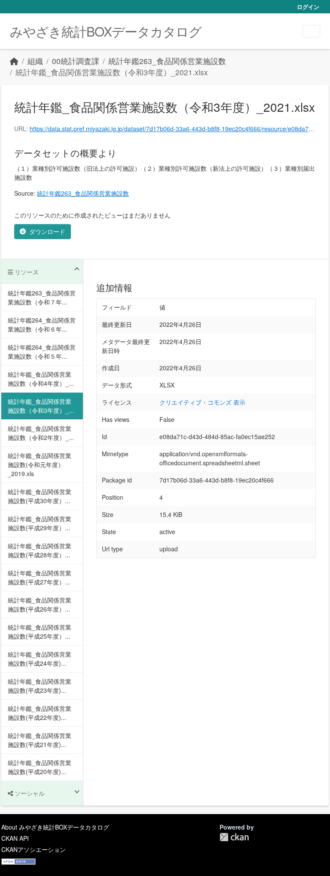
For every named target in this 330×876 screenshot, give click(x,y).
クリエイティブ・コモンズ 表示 (202, 402)
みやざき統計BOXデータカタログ (106, 31)
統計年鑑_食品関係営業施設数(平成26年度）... (39, 604)
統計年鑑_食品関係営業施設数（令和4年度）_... (41, 378)
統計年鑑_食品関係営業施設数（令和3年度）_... (41, 406)
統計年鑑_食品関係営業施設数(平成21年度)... (39, 740)
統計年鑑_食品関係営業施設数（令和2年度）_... (41, 433)
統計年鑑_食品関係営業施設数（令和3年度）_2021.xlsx (111, 72)
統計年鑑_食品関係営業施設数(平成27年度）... (39, 577)
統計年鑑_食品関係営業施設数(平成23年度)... (39, 686)
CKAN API (15, 838)
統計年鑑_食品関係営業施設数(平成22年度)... (39, 713)
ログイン (308, 7)
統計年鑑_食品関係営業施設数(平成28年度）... (39, 550)
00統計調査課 (75, 60)
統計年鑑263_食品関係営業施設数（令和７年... (42, 297)
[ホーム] (14, 60)
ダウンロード (47, 231)
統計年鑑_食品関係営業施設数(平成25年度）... (39, 631)
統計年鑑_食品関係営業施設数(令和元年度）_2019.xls (39, 464)
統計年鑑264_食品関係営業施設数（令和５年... (42, 351)
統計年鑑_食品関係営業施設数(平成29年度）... (39, 523)
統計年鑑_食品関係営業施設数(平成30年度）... (39, 496)
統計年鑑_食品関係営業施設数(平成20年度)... (39, 767)
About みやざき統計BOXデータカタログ (55, 827)
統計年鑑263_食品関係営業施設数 (167, 60)
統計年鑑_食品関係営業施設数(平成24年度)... (39, 658)
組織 (35, 60)
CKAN (234, 837)
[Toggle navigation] (311, 31)
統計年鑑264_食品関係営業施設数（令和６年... (42, 324)
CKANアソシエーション (33, 849)
